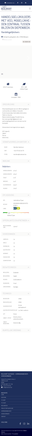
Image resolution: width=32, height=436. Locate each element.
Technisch (7, 293)
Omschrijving (8, 104)
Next (28, 58)
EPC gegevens (8, 195)
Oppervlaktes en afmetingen (15, 220)
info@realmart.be (7, 387)
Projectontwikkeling (7, 408)
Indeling (6, 161)
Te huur (3, 403)
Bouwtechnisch (9, 267)
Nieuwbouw (4, 405)
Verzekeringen (5, 413)
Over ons (3, 397)
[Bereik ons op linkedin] (28, 424)
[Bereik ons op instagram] (24, 424)
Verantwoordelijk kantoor (15, 142)
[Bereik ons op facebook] (20, 424)
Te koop (3, 400)
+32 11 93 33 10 (7, 385)
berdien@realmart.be (20, 154)
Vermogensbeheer (6, 411)
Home (2, 394)
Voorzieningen (9, 234)
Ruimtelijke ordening (12, 330)
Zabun (24, 430)
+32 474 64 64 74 (19, 150)
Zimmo (3, 432)
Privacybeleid (15, 433)
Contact (3, 416)
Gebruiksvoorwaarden (6, 433)
